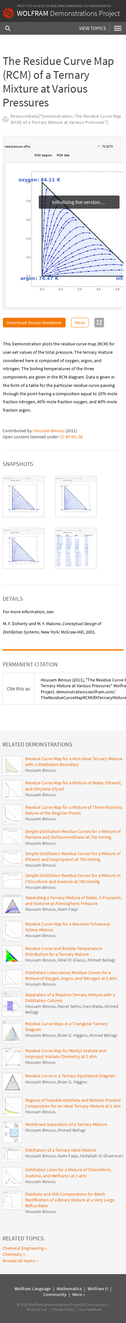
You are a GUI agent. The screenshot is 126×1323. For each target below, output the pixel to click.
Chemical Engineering (23, 1248)
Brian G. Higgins (72, 1035)
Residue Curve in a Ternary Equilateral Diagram (70, 1076)
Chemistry (12, 1254)
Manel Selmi (69, 1006)
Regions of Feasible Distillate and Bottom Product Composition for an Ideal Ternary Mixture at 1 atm (73, 1103)
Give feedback (90, 1309)
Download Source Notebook (34, 322)
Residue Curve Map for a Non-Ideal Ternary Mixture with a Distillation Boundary (73, 761)
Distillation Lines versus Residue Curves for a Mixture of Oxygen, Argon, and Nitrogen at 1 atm (71, 975)
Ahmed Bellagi (101, 960)
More (80, 322)
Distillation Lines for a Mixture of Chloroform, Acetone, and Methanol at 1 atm (68, 1172)
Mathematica (100, 6)
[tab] (24, 496)
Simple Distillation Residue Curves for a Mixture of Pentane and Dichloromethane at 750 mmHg (73, 834)
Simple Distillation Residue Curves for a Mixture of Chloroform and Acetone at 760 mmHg (73, 878)
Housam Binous (49, 430)
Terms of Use (36, 1309)
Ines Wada (92, 1006)
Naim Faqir (68, 909)
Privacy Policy (63, 1309)
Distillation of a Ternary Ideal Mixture (60, 1150)
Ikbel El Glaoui (71, 960)
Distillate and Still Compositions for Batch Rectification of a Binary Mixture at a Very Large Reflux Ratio (69, 1200)
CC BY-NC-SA (71, 437)
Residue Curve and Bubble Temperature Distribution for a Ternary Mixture (63, 951)
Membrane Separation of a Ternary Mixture (66, 1124)
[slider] (64, 149)
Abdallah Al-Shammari (101, 1156)
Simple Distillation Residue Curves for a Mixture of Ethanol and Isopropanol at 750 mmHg (73, 856)
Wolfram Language (66, 6)
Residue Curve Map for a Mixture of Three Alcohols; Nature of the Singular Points (73, 810)
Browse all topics (19, 1261)
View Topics (92, 28)
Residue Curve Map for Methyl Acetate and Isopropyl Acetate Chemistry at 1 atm (65, 1053)
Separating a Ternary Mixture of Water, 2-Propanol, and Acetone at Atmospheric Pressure (73, 900)
